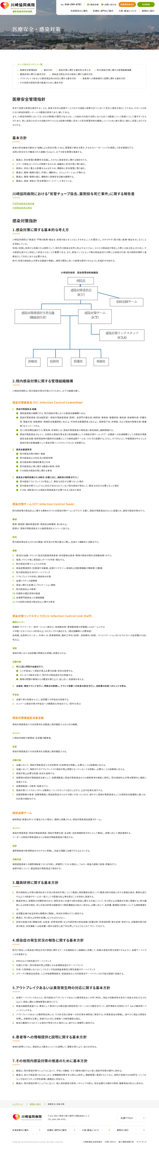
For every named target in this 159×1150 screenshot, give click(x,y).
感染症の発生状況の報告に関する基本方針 (72, 74)
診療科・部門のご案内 (103, 10)
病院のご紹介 (148, 10)
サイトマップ (141, 1141)
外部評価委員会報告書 (23, 203)
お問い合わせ (110, 1141)
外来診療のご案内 (20, 1130)
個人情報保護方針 (126, 1141)
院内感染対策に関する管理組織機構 (114, 69)
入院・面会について (128, 10)
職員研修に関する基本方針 (33, 74)
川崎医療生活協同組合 (92, 1141)
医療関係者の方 (127, 4)
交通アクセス (127, 1117)
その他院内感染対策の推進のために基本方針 (41, 82)
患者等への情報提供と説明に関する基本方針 (103, 78)
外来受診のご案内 (79, 10)
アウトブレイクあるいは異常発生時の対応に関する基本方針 (48, 78)
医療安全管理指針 (29, 69)
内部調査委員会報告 (22, 207)
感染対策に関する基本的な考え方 (75, 69)
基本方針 (48, 69)
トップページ (17, 1104)
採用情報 (146, 4)
